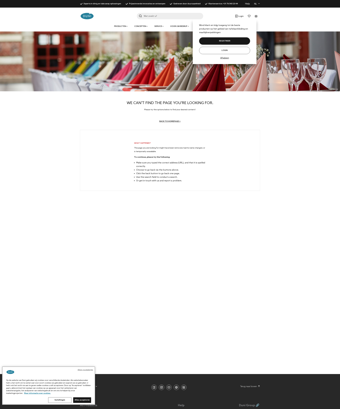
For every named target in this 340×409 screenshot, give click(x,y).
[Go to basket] (256, 16)
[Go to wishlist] (249, 16)
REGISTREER (224, 41)
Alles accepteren (82, 400)
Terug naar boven (248, 386)
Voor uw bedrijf (178, 26)
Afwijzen (224, 58)
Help (247, 4)
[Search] (140, 15)
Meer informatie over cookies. (37, 393)
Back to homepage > (170, 121)
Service (158, 26)
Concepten (140, 26)
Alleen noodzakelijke (85, 370)
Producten (120, 26)
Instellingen (60, 400)
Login (225, 50)
